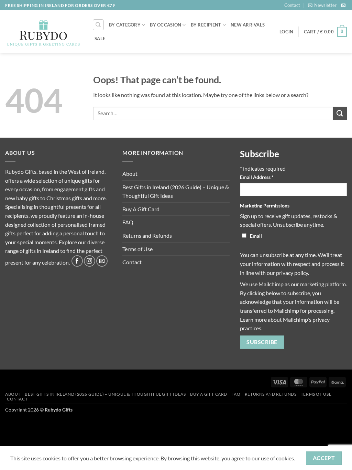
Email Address (257, 177)
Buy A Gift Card (141, 209)
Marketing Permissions (264, 206)
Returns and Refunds (147, 235)
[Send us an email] (343, 5)
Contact (292, 5)
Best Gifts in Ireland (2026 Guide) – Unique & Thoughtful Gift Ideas (175, 191)
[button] (322, 5)
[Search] (98, 24)
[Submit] (340, 113)
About (130, 173)
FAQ (127, 222)
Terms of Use (137, 249)
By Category (125, 25)
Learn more (253, 319)
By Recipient (206, 25)
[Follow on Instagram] (89, 261)
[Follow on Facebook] (77, 261)
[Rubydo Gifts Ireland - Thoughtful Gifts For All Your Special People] (43, 32)
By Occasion (165, 25)
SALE (100, 38)
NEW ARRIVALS (248, 25)
